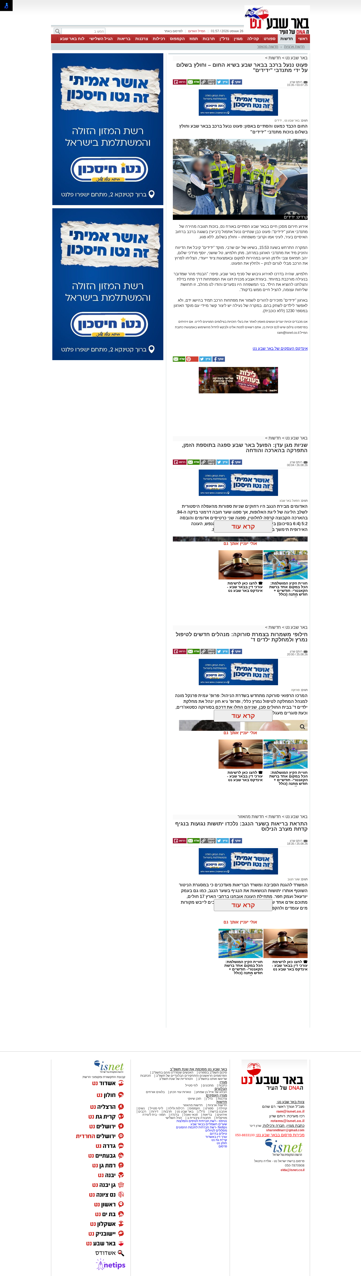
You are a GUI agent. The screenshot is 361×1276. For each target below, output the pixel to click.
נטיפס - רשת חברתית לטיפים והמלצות (202, 1121)
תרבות (209, 38)
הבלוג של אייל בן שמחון (211, 1092)
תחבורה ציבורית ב (199, 1118)
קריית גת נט (219, 1140)
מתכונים (208, 1085)
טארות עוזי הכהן (180, 1092)
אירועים (222, 1114)
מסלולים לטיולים (216, 1130)
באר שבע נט (296, 58)
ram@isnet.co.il (290, 1111)
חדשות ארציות (294, 47)
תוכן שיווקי (194, 1098)
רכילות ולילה (176, 1108)
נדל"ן (224, 38)
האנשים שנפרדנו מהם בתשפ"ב (172, 1072)
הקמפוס (177, 38)
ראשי (303, 38)
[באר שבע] (277, 34)
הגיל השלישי (101, 38)
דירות (154, 1111)
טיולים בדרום (218, 1133)
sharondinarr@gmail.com (285, 1130)
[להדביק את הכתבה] (191, 360)
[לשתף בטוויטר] (222, 83)
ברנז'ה (174, 1114)
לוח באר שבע (72, 38)
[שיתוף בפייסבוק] (235, 83)
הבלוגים (221, 1089)
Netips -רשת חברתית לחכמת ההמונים (201, 1127)
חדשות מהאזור (267, 47)
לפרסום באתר (173, 31)
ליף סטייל (191, 1085)
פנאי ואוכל (191, 1114)
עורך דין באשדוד (216, 1137)
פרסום (222, 1146)
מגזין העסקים (216, 1095)
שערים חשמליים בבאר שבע (208, 1124)
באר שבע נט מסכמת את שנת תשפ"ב (198, 1069)
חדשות (286, 38)
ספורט (269, 38)
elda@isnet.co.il (292, 1170)
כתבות (223, 1085)
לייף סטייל (156, 1108)
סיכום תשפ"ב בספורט (212, 1072)
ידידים (278, 120)
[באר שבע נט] (274, 1090)
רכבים (142, 1111)
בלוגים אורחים (155, 1092)
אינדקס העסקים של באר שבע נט (280, 348)
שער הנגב (294, 879)
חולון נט (221, 1143)
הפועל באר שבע (290, 500)
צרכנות (141, 38)
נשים (141, 1108)
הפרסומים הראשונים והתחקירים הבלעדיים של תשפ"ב (191, 1075)
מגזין (238, 38)
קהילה (253, 38)
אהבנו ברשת (218, 1111)
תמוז (193, 38)
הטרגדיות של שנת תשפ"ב (176, 1079)
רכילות (159, 38)
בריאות (124, 38)
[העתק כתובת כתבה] (208, 83)
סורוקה (295, 690)
